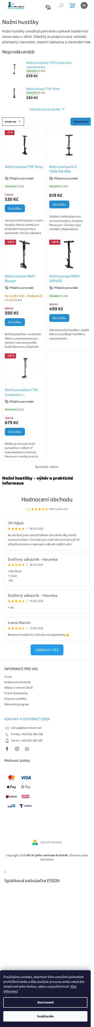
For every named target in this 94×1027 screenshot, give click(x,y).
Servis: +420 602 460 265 (26, 740)
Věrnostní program (16, 704)
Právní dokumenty (16, 693)
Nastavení (45, 1002)
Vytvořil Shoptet (51, 842)
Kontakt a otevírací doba (27, 719)
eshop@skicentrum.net (26, 728)
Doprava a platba (15, 699)
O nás (8, 677)
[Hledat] (61, 5)
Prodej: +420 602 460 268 (27, 734)
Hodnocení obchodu (47, 499)
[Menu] (84, 5)
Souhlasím (45, 1016)
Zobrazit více (47, 650)
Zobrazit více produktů (44, 109)
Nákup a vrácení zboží (18, 688)
